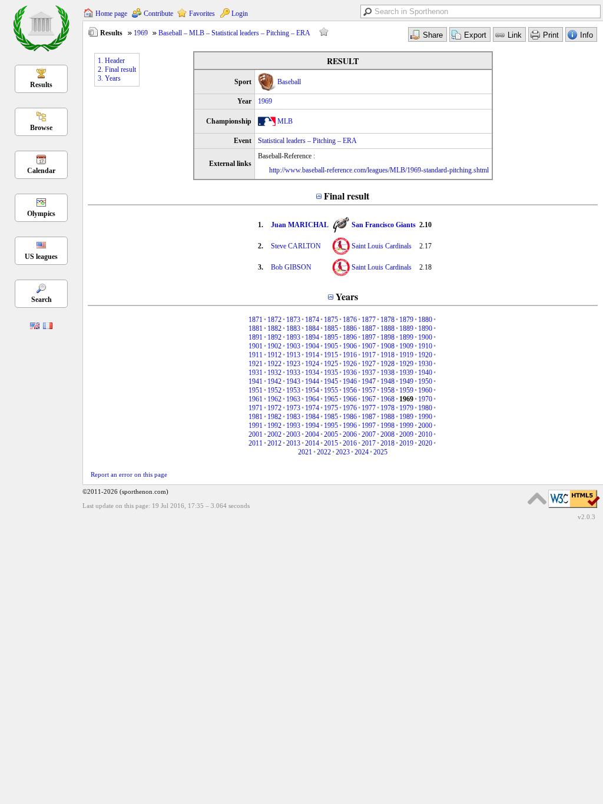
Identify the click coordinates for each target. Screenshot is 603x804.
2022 (324, 452)
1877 (369, 319)
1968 (387, 399)
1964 (312, 399)
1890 (425, 328)
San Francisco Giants (384, 225)
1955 (331, 390)
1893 (293, 337)
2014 (312, 443)
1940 (425, 372)
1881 (256, 328)
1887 (369, 328)
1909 (406, 346)
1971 (256, 408)
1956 (350, 390)
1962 (274, 399)
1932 (274, 372)
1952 (274, 390)
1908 (387, 346)
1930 (425, 364)
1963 (293, 399)
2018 (387, 443)
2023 (343, 452)
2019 (406, 443)
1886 (350, 328)
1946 (350, 381)
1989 (406, 417)
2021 (305, 452)
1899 (406, 337)
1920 (425, 355)
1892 (274, 337)
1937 (369, 372)
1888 (387, 328)
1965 (331, 399)
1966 (350, 399)
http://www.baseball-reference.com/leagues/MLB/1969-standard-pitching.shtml (379, 170)
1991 (256, 425)
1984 (312, 417)
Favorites (202, 13)
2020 (425, 443)
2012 (274, 443)
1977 (369, 408)
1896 (350, 337)
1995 (331, 425)
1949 (406, 381)
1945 (331, 381)
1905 (331, 346)
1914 (312, 355)
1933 (293, 372)
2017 (369, 443)
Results (41, 85)
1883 (293, 328)
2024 (361, 452)
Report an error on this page (129, 474)
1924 (312, 364)
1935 (331, 372)
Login (239, 13)
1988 (387, 417)
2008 (387, 434)
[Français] (47, 327)
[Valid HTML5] (574, 508)
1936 (350, 372)
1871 (256, 319)
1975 (331, 408)
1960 (425, 390)
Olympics (41, 214)
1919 (406, 355)
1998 (387, 425)
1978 (387, 408)
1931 (256, 372)
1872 (274, 319)
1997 (369, 425)
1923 (293, 364)
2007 (369, 434)
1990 (425, 417)
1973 (293, 408)
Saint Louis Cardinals (382, 246)
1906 (350, 346)
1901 (256, 346)
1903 (293, 346)
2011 (256, 443)
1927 (369, 364)
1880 (425, 319)
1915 (331, 355)
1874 (312, 319)
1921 (256, 364)
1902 (274, 346)
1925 (331, 364)
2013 (293, 443)
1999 (406, 425)
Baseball (289, 82)
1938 (387, 372)
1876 (350, 319)
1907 (369, 346)
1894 (312, 337)
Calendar (41, 171)
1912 (274, 355)
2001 (256, 434)
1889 (406, 328)
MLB (285, 121)
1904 (312, 346)
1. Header (111, 61)
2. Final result (117, 69)
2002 (274, 434)
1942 (274, 381)
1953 (293, 390)
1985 (331, 417)
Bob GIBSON (291, 267)
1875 (331, 319)
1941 (256, 381)
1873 (293, 319)
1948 (387, 381)
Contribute (158, 13)
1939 (406, 372)
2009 (406, 434)
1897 (369, 337)
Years (347, 296)
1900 (425, 337)
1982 (274, 417)
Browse (41, 128)
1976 (350, 408)
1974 (312, 408)
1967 (369, 399)
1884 (312, 328)
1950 (425, 381)
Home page (111, 13)
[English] (34, 327)
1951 (256, 390)
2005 (331, 434)
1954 (312, 390)
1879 (406, 319)
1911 (256, 355)
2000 (425, 425)
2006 (350, 434)
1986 (350, 417)
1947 (369, 381)
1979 (406, 408)
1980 (425, 408)
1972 (274, 408)
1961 (256, 399)
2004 (312, 434)
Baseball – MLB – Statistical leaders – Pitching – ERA (234, 33)
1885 (331, 328)
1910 (425, 346)
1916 (350, 355)
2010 (425, 434)
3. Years (109, 78)
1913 (293, 355)
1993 (293, 425)
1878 (387, 319)
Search (41, 299)
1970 (425, 399)
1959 (406, 390)
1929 (406, 364)
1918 (387, 355)
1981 (256, 417)
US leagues (41, 257)
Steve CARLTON (296, 246)
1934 (312, 372)
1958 (387, 390)
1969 (141, 33)
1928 (387, 364)
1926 (350, 364)
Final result (346, 195)
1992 (274, 425)
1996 (350, 425)
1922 (274, 364)
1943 (293, 381)
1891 (256, 337)
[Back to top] (537, 498)
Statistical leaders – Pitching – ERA (307, 141)
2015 (331, 443)
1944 (312, 381)
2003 (293, 434)
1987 (369, 417)
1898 (387, 337)
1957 (369, 390)
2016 (350, 443)
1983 (293, 417)
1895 (331, 337)
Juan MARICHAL (300, 225)
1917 (369, 355)
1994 (312, 425)
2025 (380, 452)
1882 (274, 328)
